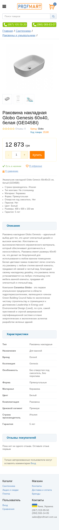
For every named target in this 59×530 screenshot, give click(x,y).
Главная (7, 31)
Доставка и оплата (42, 490)
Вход (33, 463)
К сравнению (11, 171)
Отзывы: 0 (20, 129)
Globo (41, 129)
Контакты (37, 486)
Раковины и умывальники (18, 35)
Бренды (36, 493)
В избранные (35, 166)
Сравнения (8, 509)
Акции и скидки (10, 490)
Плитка (6, 493)
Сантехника (23, 31)
